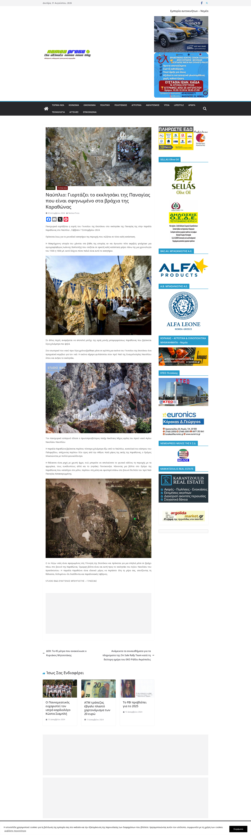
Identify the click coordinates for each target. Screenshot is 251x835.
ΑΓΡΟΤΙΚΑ (136, 105)
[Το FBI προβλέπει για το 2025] (137, 681)
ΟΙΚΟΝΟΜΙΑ (90, 105)
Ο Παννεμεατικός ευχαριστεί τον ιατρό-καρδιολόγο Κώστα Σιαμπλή (58, 708)
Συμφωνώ (238, 829)
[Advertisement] (98, 613)
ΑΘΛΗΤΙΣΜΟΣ (152, 105)
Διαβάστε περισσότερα (15, 830)
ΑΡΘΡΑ (191, 105)
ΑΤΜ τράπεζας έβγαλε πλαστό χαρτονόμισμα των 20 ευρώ (97, 708)
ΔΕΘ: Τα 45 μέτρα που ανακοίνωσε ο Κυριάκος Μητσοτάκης (66, 653)
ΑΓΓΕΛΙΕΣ (73, 112)
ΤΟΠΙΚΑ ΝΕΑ (58, 105)
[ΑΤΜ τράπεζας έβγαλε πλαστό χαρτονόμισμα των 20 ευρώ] (98, 681)
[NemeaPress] (46, 108)
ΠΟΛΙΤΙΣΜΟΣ (120, 105)
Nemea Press (73, 213)
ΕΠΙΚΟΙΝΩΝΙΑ (89, 112)
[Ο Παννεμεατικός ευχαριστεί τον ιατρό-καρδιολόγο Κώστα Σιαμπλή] (60, 681)
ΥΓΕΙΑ (166, 105)
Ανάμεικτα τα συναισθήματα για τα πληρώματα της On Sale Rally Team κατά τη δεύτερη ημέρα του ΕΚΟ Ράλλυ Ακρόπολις (127, 655)
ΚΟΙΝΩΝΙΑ (74, 105)
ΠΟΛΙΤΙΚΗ (105, 105)
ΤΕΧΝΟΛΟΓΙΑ (58, 112)
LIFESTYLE (179, 105)
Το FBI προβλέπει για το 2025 (135, 704)
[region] (125, 828)
